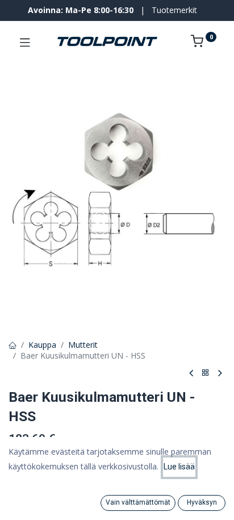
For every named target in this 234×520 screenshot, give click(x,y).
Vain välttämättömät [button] (138, 502)
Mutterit (83, 344)
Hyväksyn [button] (202, 502)
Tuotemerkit (174, 10)
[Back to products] (205, 373)
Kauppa (42, 344)
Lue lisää (179, 466)
